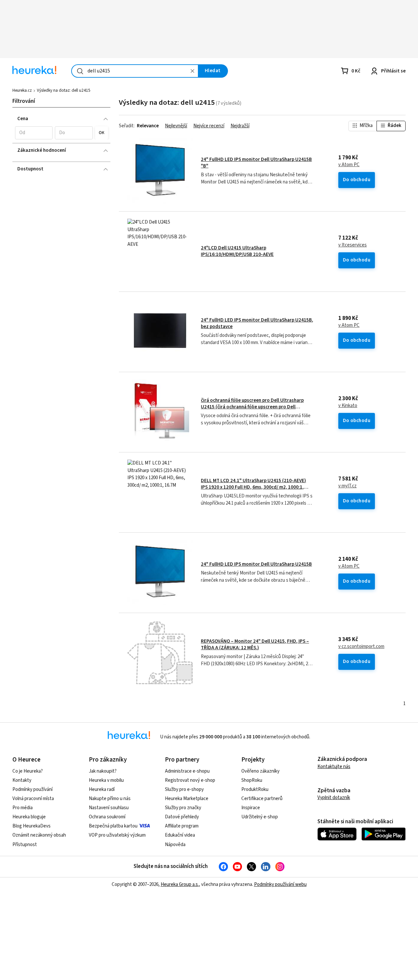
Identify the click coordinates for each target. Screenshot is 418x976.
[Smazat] (192, 71)
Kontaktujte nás (333, 766)
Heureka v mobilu (106, 780)
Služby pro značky (183, 807)
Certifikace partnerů (261, 798)
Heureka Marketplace (186, 798)
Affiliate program (182, 826)
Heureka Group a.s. (180, 884)
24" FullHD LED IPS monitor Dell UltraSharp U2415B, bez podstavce (257, 323)
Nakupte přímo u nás (110, 798)
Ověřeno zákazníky (260, 771)
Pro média (22, 807)
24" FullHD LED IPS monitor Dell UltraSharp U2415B (256, 564)
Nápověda (175, 844)
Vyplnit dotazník (333, 797)
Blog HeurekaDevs (31, 826)
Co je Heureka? (27, 771)
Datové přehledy (182, 816)
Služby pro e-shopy (184, 789)
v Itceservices (352, 245)
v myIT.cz (347, 486)
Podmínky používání (32, 789)
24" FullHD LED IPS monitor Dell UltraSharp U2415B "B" (256, 162)
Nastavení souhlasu (109, 807)
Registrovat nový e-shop (190, 780)
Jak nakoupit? (103, 771)
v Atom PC (349, 165)
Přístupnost (24, 844)
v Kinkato (347, 405)
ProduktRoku (254, 789)
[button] (34, 132)
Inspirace (250, 807)
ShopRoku (251, 780)
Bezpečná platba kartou (113, 826)
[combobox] (135, 71)
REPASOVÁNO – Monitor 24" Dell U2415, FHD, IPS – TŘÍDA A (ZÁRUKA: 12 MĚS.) (255, 644)
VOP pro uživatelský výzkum (117, 835)
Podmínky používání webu (280, 884)
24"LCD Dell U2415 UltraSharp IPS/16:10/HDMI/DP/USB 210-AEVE (237, 251)
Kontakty (21, 780)
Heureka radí (102, 789)
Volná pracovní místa (33, 798)
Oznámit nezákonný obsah (39, 835)
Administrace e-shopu (187, 771)
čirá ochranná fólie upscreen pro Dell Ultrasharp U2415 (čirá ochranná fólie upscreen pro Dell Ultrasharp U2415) (252, 407)
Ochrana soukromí (107, 816)
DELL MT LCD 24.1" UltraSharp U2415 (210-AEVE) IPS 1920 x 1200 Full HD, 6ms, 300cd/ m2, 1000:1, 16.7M (253, 487)
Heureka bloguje (29, 816)
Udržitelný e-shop (259, 816)
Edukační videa (180, 835)
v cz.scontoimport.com (361, 646)
